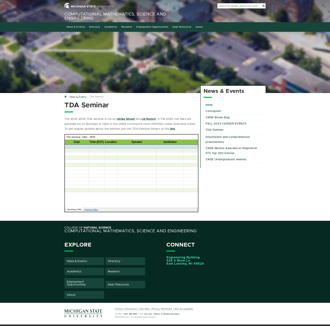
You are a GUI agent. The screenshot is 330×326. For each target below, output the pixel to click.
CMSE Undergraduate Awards (226, 159)
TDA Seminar (215, 129)
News (209, 105)
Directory (94, 27)
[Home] (65, 97)
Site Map (144, 309)
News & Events (76, 27)
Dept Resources (181, 27)
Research (126, 27)
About (199, 27)
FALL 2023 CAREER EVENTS (226, 123)
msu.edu (148, 314)
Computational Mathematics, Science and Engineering (130, 231)
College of (87, 227)
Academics (110, 27)
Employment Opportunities (152, 27)
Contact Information (126, 309)
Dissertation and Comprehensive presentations (228, 139)
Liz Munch (149, 119)
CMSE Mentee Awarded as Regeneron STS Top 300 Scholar (231, 151)
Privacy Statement (162, 309)
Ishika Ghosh (126, 119)
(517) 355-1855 (130, 314)
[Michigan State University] (83, 315)
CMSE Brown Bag (217, 117)
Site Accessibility (184, 309)
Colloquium (213, 111)
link (172, 128)
